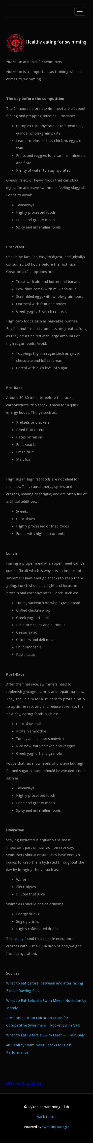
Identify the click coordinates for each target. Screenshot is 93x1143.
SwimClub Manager (55, 1127)
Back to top (47, 1117)
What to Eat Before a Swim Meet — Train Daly (45, 1035)
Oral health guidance (23, 1083)
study (18, 939)
